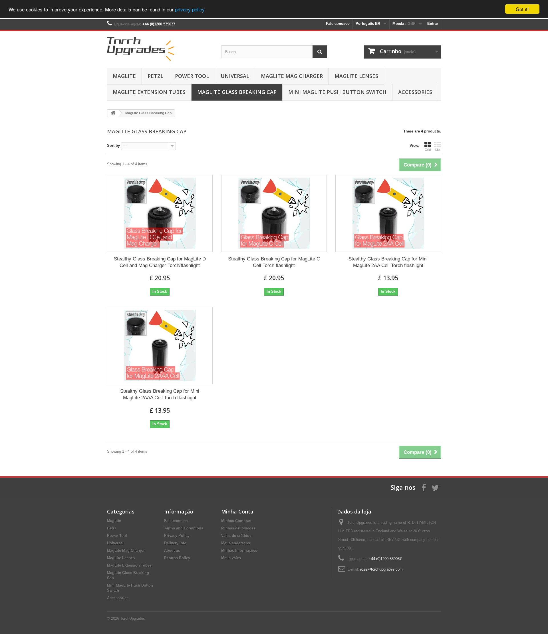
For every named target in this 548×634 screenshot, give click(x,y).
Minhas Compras (236, 521)
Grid (428, 149)
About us (172, 550)
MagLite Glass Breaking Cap (237, 92)
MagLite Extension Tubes (149, 92)
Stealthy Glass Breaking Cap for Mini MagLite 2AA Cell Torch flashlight (388, 262)
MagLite (124, 76)
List (437, 149)
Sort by (113, 145)
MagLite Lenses (356, 76)
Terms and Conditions (183, 528)
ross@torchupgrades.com (381, 569)
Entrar (432, 23)
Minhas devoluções (238, 528)
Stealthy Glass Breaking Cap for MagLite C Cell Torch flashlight (274, 262)
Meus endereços (235, 543)
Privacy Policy (177, 535)
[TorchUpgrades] (160, 48)
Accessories (415, 92)
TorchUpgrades (132, 618)
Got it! (522, 9)
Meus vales (231, 558)
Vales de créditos (236, 535)
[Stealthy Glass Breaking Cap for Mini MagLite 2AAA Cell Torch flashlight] (160, 345)
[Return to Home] (113, 113)
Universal (235, 76)
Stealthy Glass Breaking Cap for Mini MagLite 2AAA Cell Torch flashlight (159, 394)
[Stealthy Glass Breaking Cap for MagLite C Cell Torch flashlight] (274, 213)
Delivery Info (175, 543)
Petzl (155, 76)
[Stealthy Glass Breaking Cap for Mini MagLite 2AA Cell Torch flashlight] (388, 213)
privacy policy (189, 9)
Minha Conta (237, 511)
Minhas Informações (239, 550)
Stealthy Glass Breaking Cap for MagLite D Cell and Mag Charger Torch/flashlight (160, 262)
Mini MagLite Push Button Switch (337, 92)
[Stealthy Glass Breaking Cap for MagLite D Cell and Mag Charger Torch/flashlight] (160, 213)
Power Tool (192, 76)
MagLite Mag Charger (292, 76)
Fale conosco (338, 23)
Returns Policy (177, 558)
